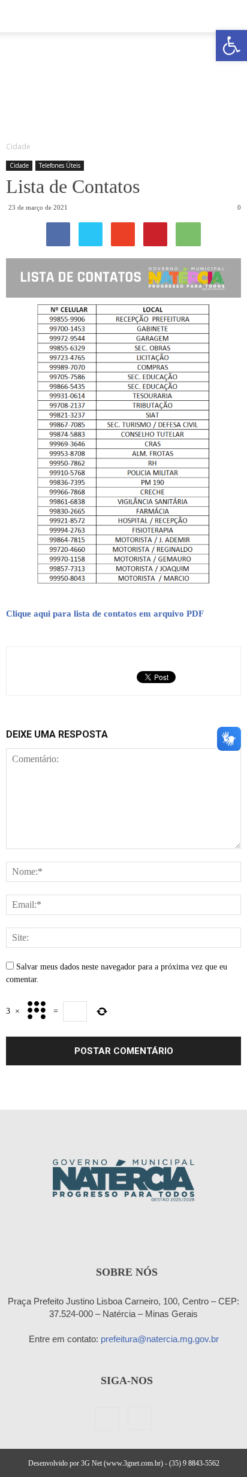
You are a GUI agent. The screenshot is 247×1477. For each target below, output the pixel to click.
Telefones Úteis (59, 165)
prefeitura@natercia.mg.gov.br (160, 1339)
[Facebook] (107, 1419)
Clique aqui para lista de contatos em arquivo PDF (105, 613)
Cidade (19, 165)
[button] (231, 45)
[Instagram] (140, 1418)
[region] (123, 83)
